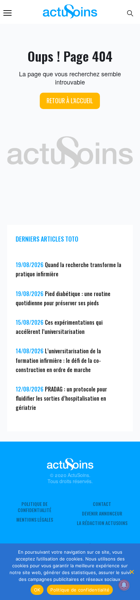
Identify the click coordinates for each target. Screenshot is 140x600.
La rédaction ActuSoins (102, 523)
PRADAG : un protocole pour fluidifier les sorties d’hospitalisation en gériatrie (61, 398)
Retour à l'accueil (70, 100)
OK (37, 590)
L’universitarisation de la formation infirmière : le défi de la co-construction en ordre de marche (58, 360)
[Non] (131, 571)
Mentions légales (34, 520)
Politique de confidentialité (34, 507)
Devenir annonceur (102, 513)
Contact (102, 504)
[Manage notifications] (124, 585)
